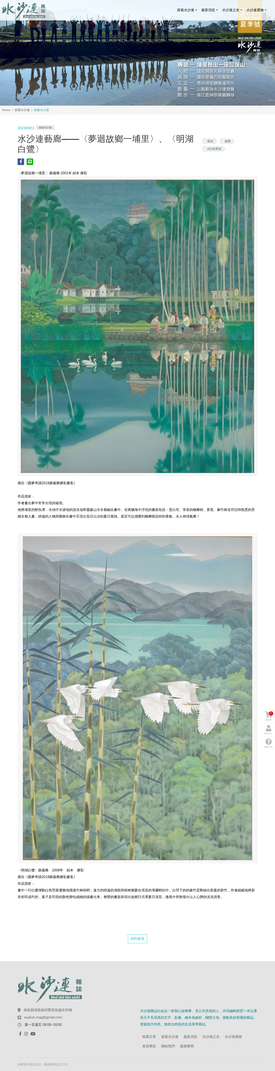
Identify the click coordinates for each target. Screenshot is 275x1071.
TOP (264, 926)
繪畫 (228, 141)
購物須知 (268, 747)
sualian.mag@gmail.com (43, 1017)
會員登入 (268, 733)
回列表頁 (137, 938)
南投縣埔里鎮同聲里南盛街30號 (48, 1010)
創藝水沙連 (45, 127)
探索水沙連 (22, 110)
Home (6, 110)
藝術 (210, 141)
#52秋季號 (214, 149)
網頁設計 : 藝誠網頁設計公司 (49, 1064)
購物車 (268, 716)
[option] (137, 53)
